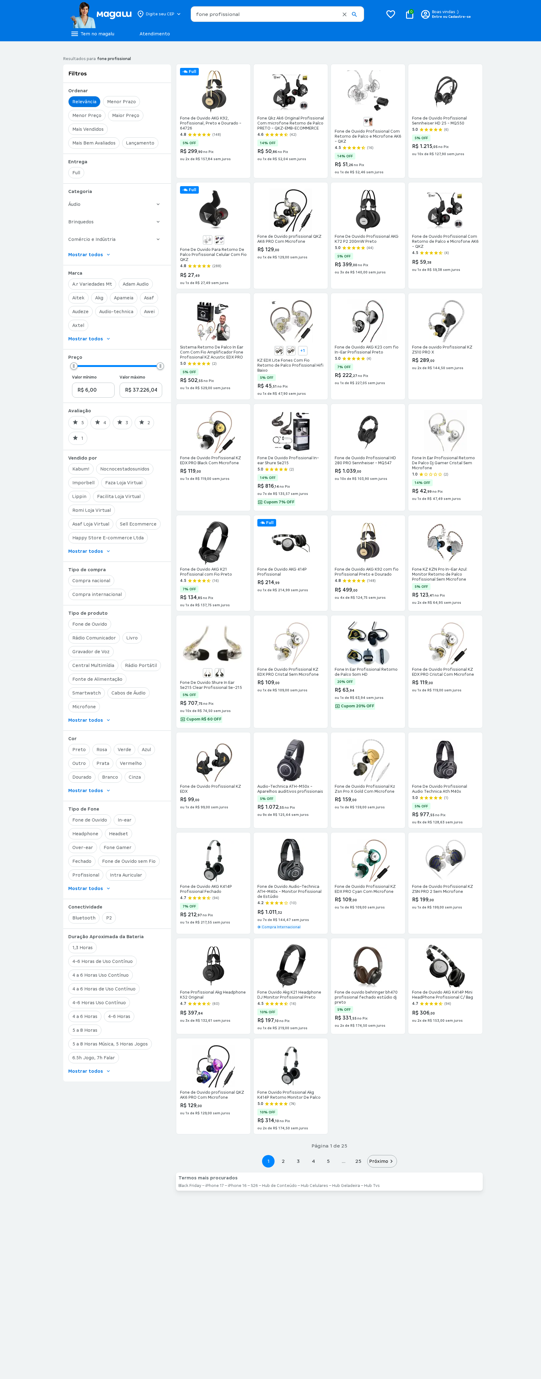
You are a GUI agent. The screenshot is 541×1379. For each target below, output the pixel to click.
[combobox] (277, 14)
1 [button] (268, 1161)
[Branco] (207, 240)
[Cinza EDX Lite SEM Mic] (291, 350)
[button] (344, 14)
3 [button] (298, 1161)
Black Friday (189, 1185)
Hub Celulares (314, 1185)
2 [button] (283, 1161)
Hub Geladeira (346, 1185)
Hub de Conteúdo (279, 1185)
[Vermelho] (219, 240)
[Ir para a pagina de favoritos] (391, 14)
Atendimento (155, 33)
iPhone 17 (214, 1185)
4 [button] (313, 1161)
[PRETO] (368, 121)
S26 (254, 1185)
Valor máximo (132, 377)
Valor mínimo (84, 377)
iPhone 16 (237, 1185)
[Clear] (207, 673)
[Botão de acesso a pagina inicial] (100, 14)
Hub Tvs (372, 1185)
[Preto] (219, 673)
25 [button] (358, 1161)
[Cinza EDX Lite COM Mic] (279, 350)
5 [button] (328, 1161)
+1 (302, 351)
